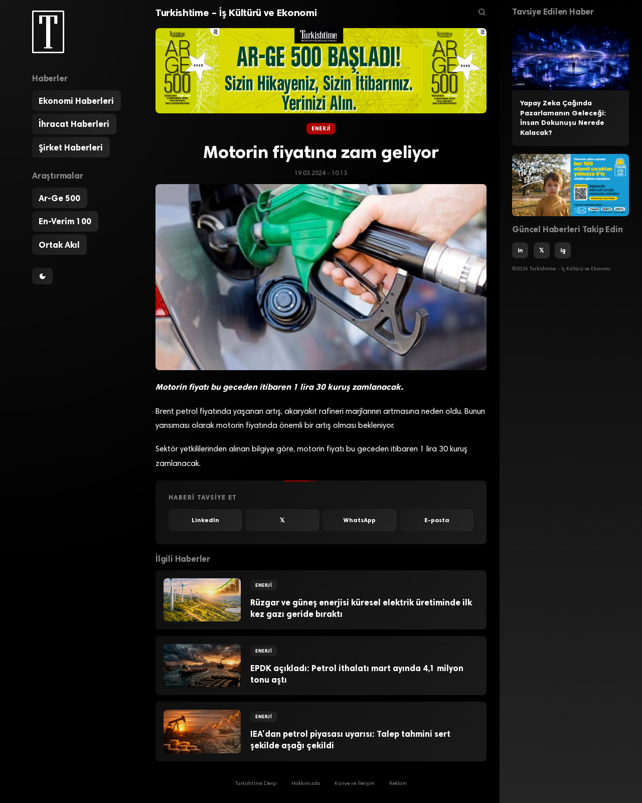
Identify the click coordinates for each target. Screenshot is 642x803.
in (520, 250)
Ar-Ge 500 (59, 198)
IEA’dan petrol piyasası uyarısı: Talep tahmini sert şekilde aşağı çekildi (350, 739)
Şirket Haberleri (71, 147)
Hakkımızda (305, 784)
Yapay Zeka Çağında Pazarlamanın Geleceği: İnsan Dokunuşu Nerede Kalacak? (563, 118)
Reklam (398, 784)
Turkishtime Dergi (256, 784)
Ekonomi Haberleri (76, 101)
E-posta (436, 520)
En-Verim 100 (65, 221)
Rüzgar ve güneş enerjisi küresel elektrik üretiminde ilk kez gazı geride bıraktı (361, 608)
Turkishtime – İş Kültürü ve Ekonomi (235, 13)
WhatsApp (360, 520)
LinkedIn (205, 520)
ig (563, 250)
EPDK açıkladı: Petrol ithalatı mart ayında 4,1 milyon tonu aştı (356, 674)
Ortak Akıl (59, 245)
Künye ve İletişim (355, 784)
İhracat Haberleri (74, 124)
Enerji (320, 128)
